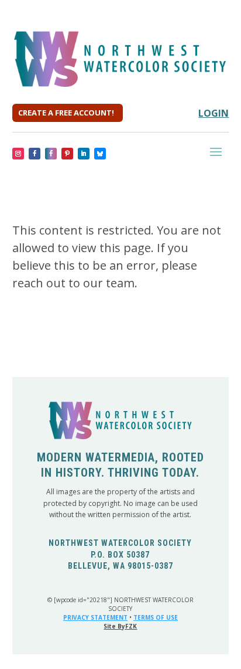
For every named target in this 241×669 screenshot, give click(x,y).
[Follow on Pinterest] (67, 153)
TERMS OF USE (155, 617)
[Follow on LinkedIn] (83, 153)
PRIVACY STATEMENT (95, 617)
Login (213, 113)
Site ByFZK (120, 626)
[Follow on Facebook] (34, 153)
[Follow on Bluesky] (100, 153)
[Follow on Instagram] (18, 153)
